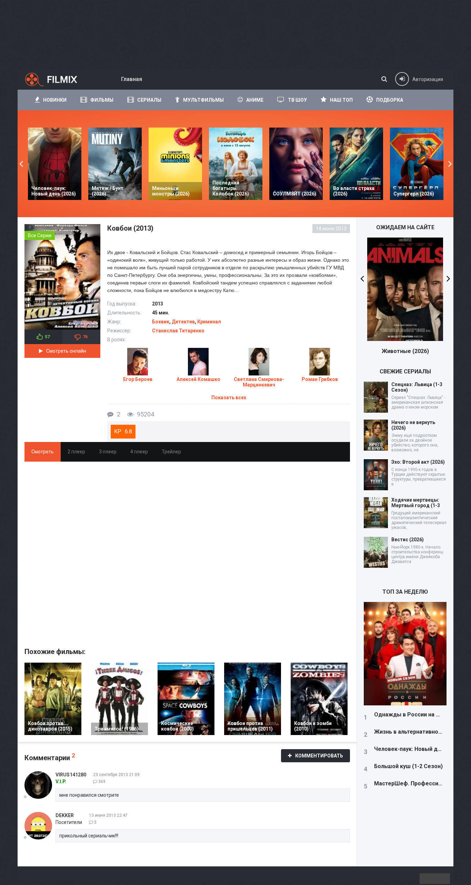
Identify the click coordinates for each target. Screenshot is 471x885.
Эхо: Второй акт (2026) (418, 462)
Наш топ (341, 100)
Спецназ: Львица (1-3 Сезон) (416, 387)
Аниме (254, 100)
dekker (65, 815)
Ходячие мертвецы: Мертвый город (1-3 (415, 502)
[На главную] (57, 79)
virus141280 (71, 774)
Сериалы (149, 100)
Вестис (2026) (407, 539)
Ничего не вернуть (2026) (413, 425)
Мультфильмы (203, 100)
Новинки (55, 100)
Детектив (183, 321)
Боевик (160, 321)
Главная (131, 79)
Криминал (209, 321)
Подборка (389, 100)
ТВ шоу (297, 100)
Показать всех (228, 397)
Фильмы (101, 100)
